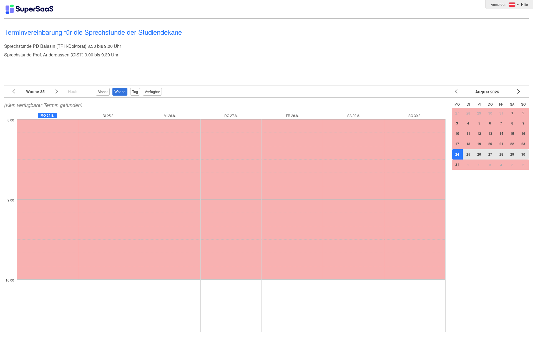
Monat (103, 91)
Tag (135, 91)
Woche (119, 91)
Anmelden (498, 4)
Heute (73, 91)
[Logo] (29, 9)
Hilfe (524, 4)
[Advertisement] (265, 69)
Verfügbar (152, 91)
